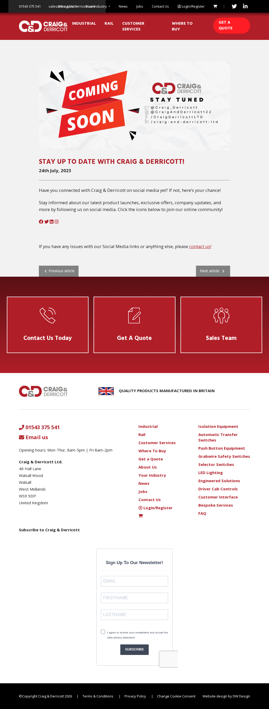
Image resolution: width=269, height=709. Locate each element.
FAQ (202, 513)
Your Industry (96, 6)
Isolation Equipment (218, 426)
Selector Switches (216, 464)
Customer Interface (218, 497)
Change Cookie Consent (176, 696)
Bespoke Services (215, 505)
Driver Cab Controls (218, 488)
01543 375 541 (30, 6)
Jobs (139, 6)
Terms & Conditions (97, 696)
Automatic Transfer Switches (218, 437)
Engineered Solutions (219, 480)
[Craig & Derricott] (43, 26)
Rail (109, 23)
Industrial (84, 23)
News (123, 6)
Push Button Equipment (221, 448)
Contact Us (160, 6)
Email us (36, 437)
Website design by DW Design (226, 696)
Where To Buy (182, 26)
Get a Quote (225, 25)
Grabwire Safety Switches (224, 456)
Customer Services (133, 26)
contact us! (200, 246)
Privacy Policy (135, 696)
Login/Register (193, 6)
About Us (66, 6)
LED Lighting (210, 472)
